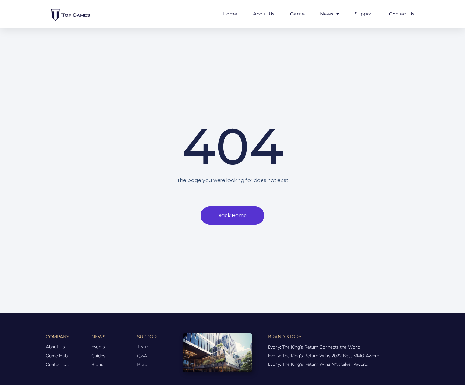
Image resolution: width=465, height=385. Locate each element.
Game (297, 14)
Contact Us (401, 14)
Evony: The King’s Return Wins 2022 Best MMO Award (323, 355)
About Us (263, 14)
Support (364, 14)
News (326, 14)
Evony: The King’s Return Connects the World (314, 347)
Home (230, 14)
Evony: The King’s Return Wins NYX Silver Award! (318, 364)
